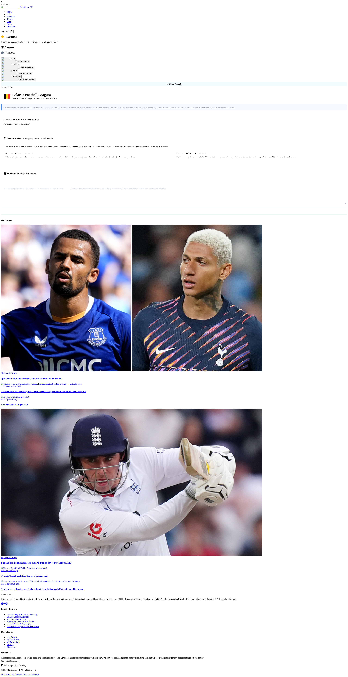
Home (3, 87)
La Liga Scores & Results (18, 617)
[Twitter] (4, 603)
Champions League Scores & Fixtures (23, 626)
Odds (9, 21)
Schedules (11, 17)
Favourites (11, 26)
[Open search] (12, 31)
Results (10, 19)
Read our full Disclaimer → (10, 661)
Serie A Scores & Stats (16, 619)
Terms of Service (21, 674)
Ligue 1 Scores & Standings (19, 624)
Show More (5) (175, 84)
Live (8, 14)
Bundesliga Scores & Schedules (20, 622)
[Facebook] (2, 603)
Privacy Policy (7, 674)
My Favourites (13, 642)
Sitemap (10, 644)
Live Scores (12, 637)
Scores (9, 12)
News (9, 24)
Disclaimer (11, 647)
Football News (13, 640)
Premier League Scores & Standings (22, 614)
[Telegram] (6, 603)
